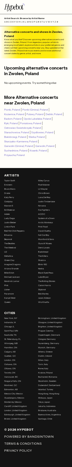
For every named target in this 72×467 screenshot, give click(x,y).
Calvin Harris (44, 285)
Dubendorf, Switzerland (49, 385)
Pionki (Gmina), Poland (35, 109)
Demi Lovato (44, 247)
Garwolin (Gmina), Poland (18, 146)
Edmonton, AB (10, 389)
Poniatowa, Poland (30, 123)
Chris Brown (44, 193)
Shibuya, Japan (45, 397)
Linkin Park (9, 226)
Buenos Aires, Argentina (49, 414)
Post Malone (43, 184)
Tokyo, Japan (44, 402)
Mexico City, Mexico (13, 393)
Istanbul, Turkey (45, 389)
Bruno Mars (9, 189)
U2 (5, 251)
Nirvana (42, 205)
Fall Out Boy (43, 235)
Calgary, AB (9, 351)
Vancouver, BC (11, 376)
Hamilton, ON (10, 347)
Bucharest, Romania (47, 376)
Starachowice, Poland (16, 132)
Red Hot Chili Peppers (14, 230)
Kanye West (9, 298)
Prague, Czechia (45, 330)
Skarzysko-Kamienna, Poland (20, 141)
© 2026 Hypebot (19, 430)
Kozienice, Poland (14, 114)
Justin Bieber (10, 222)
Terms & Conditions (23, 444)
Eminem (8, 184)
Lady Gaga (9, 218)
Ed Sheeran (9, 210)
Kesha (41, 268)
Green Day (9, 260)
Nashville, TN (10, 335)
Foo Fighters (44, 210)
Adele (7, 214)
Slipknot (42, 289)
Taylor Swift (9, 180)
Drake (7, 193)
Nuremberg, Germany (48, 343)
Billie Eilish (9, 272)
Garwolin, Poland (44, 146)
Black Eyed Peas (45, 272)
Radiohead (43, 251)
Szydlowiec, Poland (42, 132)
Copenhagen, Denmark (49, 335)
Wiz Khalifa (43, 302)
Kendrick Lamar (11, 281)
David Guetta (44, 230)
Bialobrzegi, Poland (15, 136)
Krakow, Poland (45, 372)
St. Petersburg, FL (12, 339)
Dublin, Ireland (45, 356)
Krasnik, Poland (38, 150)
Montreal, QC (10, 385)
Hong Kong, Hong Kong (48, 393)
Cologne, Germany (47, 339)
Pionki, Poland (12, 109)
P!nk (6, 285)
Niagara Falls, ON (12, 381)
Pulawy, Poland (35, 114)
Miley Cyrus (43, 180)
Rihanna (8, 235)
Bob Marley (43, 293)
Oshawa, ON (10, 364)
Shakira (42, 260)
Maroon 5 (8, 205)
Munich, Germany (46, 347)
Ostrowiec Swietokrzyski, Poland (22, 127)
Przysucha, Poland (14, 155)
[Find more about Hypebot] (36, 7)
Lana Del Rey (44, 197)
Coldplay (8, 201)
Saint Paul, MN (11, 330)
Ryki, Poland (11, 123)
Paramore (9, 293)
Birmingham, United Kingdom (52, 318)
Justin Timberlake (46, 201)
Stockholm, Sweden (47, 381)
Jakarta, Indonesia (46, 406)
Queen (7, 302)
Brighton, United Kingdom (50, 326)
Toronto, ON (9, 372)
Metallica (8, 256)
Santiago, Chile (45, 418)
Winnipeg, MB (10, 343)
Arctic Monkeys (45, 222)
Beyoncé (8, 239)
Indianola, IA (10, 322)
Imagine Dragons (12, 264)
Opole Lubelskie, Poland (37, 118)
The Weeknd (10, 247)
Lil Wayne (42, 189)
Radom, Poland (12, 118)
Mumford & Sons (46, 239)
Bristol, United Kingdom (15, 418)
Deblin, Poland (54, 114)
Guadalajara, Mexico (14, 397)
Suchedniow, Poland (15, 150)
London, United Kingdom (15, 410)
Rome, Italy (43, 368)
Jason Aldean (44, 298)
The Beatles (9, 243)
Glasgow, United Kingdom (50, 322)
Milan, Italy (43, 360)
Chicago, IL (9, 326)
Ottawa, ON (10, 368)
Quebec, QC (10, 356)
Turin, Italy (43, 364)
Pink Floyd (43, 226)
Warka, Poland (36, 136)
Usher (7, 289)
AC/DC (41, 214)
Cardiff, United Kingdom (15, 406)
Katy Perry (9, 197)
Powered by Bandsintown (29, 437)
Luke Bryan (43, 277)
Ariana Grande (11, 268)
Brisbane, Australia (47, 410)
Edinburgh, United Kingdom (17, 414)
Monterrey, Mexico (12, 402)
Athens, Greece (45, 351)
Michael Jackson (12, 277)
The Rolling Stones (46, 281)
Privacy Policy (18, 451)
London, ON (9, 360)
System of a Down (46, 218)
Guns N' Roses (45, 243)
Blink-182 (42, 264)
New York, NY (10, 318)
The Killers (43, 256)
